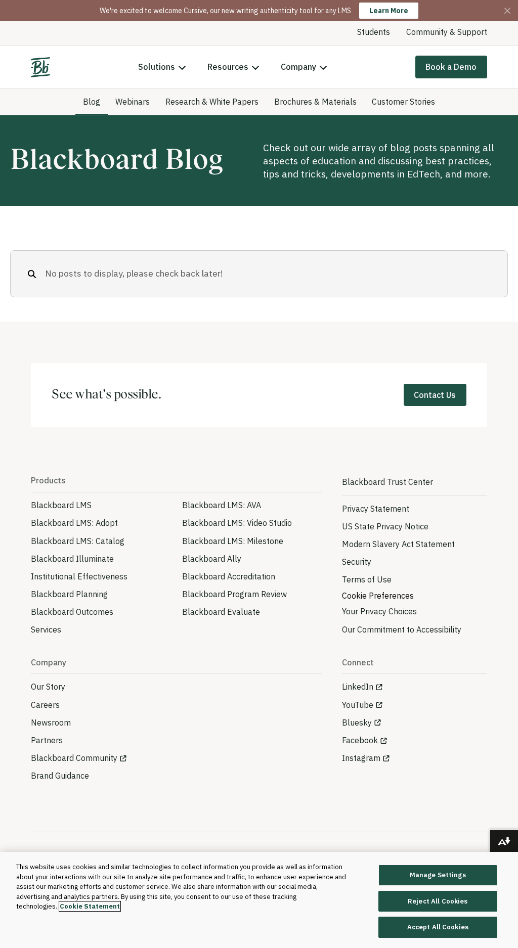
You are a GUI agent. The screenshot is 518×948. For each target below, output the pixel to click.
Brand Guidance (60, 776)
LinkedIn (357, 687)
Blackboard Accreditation (228, 576)
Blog (91, 102)
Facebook (360, 740)
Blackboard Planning (69, 594)
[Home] (40, 67)
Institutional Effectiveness (79, 576)
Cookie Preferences (378, 596)
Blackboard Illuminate (72, 559)
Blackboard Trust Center (387, 482)
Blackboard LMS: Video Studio (237, 523)
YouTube (357, 705)
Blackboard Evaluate (221, 612)
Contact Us (435, 395)
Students (373, 32)
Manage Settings (438, 875)
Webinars (132, 102)
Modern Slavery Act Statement (398, 544)
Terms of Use (367, 579)
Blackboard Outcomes (72, 612)
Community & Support (446, 32)
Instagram (361, 758)
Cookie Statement (90, 906)
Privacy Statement (375, 509)
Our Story (48, 687)
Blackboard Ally (211, 559)
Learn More (388, 10)
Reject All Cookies (437, 901)
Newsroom (51, 722)
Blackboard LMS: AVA (221, 505)
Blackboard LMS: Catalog (77, 541)
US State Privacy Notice (385, 526)
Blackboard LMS (61, 505)
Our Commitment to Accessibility (401, 629)
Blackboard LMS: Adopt (74, 523)
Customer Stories (403, 102)
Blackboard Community (74, 758)
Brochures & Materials (315, 102)
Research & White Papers (211, 102)
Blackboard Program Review (234, 594)
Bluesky (357, 722)
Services (46, 629)
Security (356, 562)
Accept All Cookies (437, 927)
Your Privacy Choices (379, 611)
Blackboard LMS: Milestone (232, 541)
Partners (47, 740)
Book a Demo (451, 67)
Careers (45, 705)
